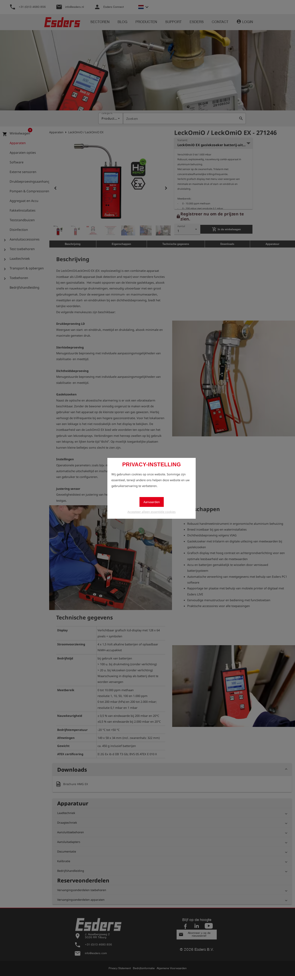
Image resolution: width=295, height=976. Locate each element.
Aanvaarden (151, 502)
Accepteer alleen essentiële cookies (151, 512)
